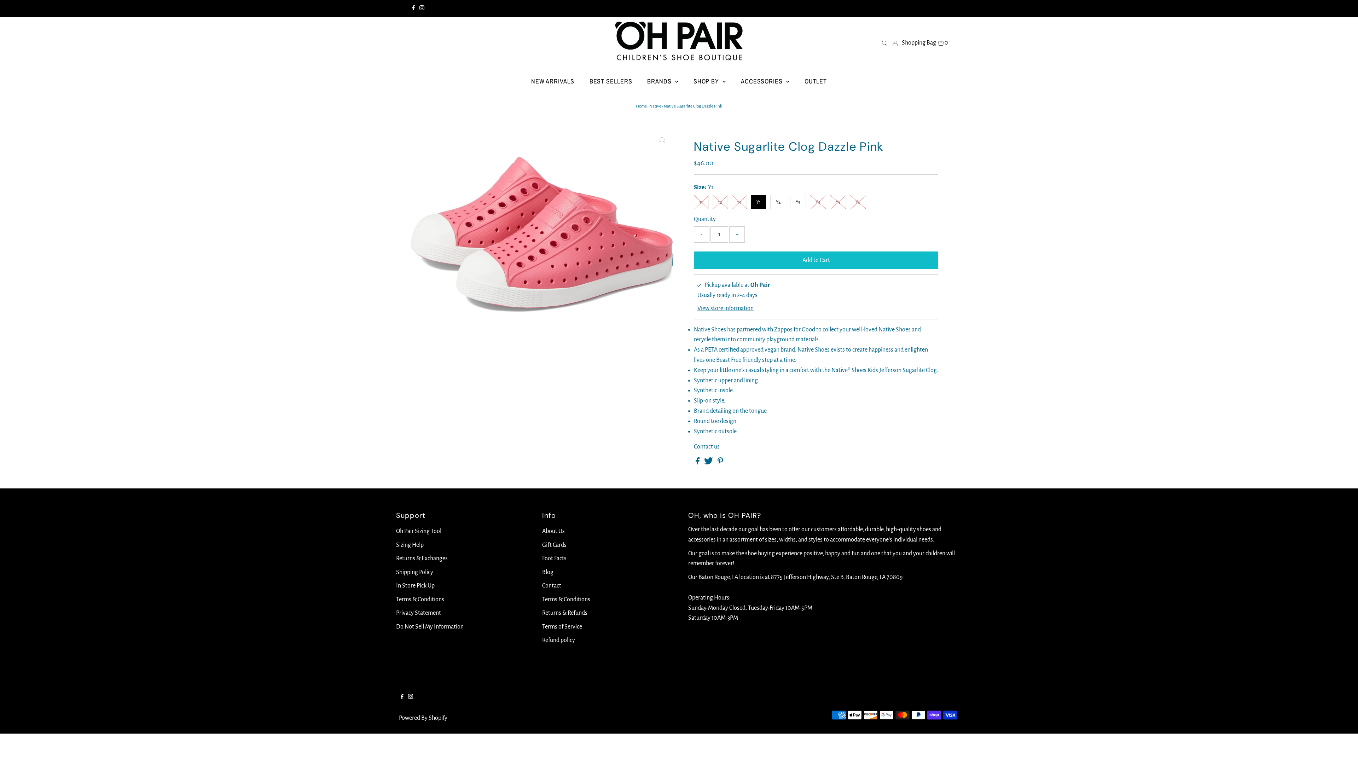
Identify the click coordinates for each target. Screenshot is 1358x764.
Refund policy (558, 640)
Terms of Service (562, 627)
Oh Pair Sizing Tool (418, 531)
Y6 (857, 202)
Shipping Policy (414, 572)
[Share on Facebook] (698, 462)
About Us (553, 531)
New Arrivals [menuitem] (552, 81)
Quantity (705, 219)
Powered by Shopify (423, 718)
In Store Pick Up (415, 586)
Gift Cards (554, 545)
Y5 (838, 202)
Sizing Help (410, 545)
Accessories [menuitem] (762, 81)
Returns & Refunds (564, 613)
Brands (660, 81)
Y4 (818, 202)
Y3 (798, 202)
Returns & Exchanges (422, 558)
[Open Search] (884, 42)
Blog (547, 572)
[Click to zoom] (662, 140)
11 (701, 202)
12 (720, 202)
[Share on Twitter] (709, 462)
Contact (551, 586)
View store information (725, 308)
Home (641, 106)
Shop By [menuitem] (707, 81)
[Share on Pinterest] (720, 462)
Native (655, 106)
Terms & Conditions (420, 599)
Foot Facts (554, 558)
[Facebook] (413, 8)
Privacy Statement (418, 613)
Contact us (707, 447)
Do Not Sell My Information (430, 627)
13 (739, 202)
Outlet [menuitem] (816, 81)
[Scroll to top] (1344, 750)
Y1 (758, 202)
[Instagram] (422, 8)
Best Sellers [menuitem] (611, 81)
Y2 (778, 202)
